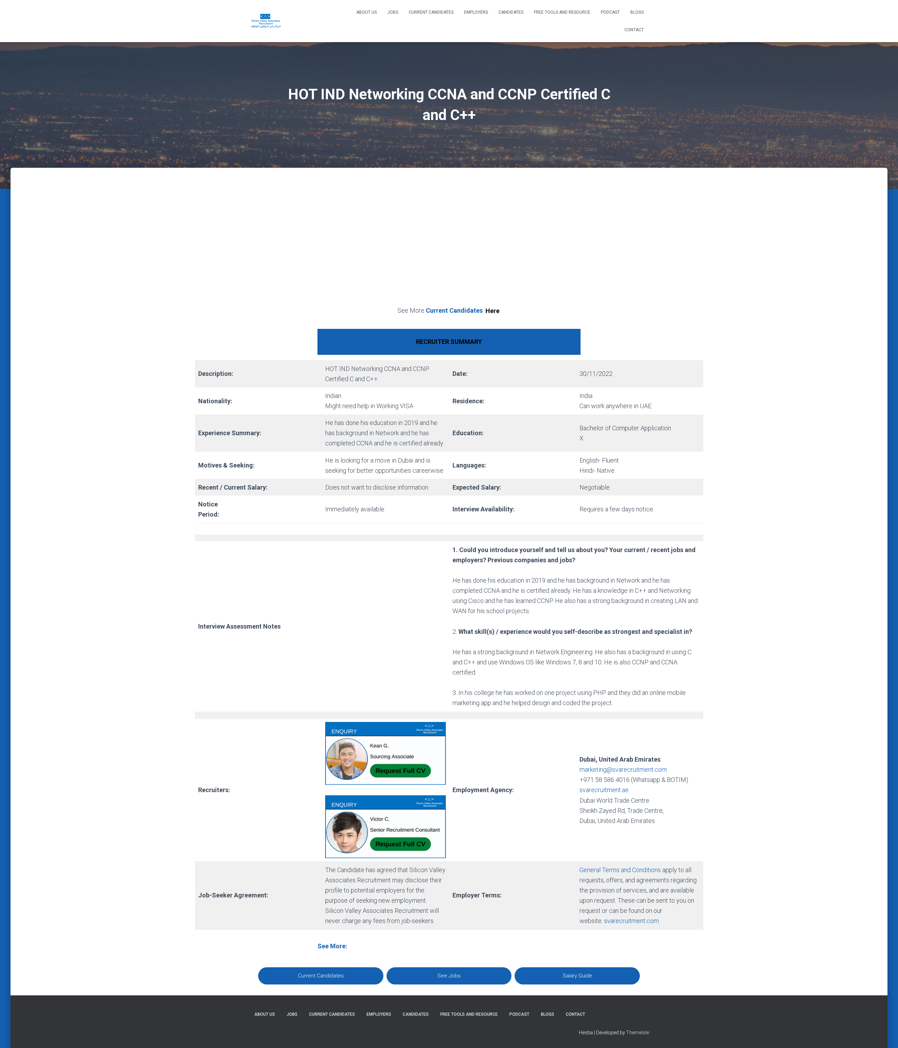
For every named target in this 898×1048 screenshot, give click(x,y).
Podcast (610, 12)
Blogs (637, 12)
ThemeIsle (637, 1032)
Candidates (510, 12)
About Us (366, 12)
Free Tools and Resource (562, 12)
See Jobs (449, 976)
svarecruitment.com (631, 920)
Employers (476, 12)
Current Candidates (431, 12)
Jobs (392, 12)
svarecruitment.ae (604, 790)
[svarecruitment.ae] (266, 21)
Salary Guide (577, 976)
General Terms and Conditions (620, 870)
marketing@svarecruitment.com (623, 769)
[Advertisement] (449, 245)
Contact (634, 29)
